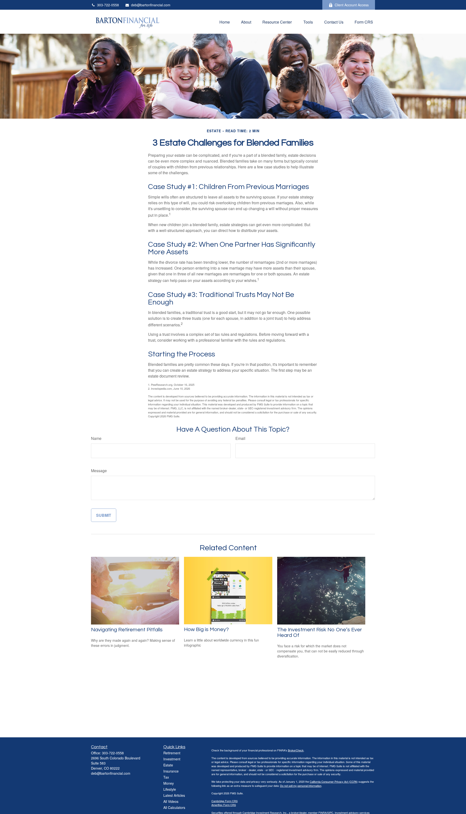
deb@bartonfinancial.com (150, 4)
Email (240, 438)
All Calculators (174, 807)
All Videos (170, 801)
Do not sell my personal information (300, 786)
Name (96, 438)
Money (168, 783)
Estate (168, 765)
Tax (166, 777)
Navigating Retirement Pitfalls (127, 630)
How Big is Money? (206, 629)
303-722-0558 (108, 4)
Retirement (171, 752)
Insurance (171, 771)
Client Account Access (352, 4)
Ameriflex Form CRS (223, 805)
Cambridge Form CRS (224, 801)
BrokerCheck (296, 750)
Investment (171, 758)
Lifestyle (169, 789)
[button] (224, 22)
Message (99, 470)
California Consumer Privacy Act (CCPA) (334, 781)
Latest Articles (174, 795)
